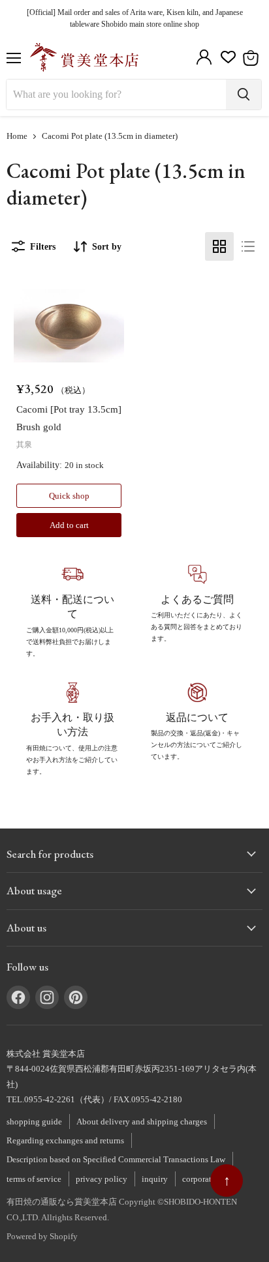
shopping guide (34, 1121)
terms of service (34, 1179)
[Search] (243, 95)
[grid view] (219, 246)
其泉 (24, 444)
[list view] (248, 246)
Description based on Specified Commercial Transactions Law (116, 1159)
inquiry (155, 1179)
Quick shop (69, 496)
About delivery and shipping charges (141, 1121)
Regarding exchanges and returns (65, 1140)
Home (17, 136)
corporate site (206, 1179)
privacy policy (101, 1179)
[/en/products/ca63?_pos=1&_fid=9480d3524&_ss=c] (69, 325)
